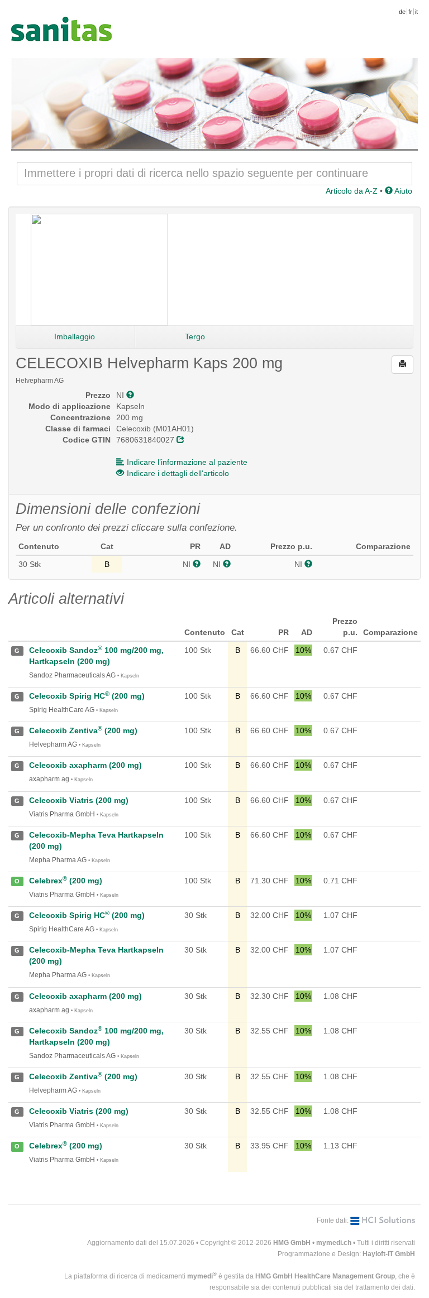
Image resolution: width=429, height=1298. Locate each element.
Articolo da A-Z (352, 190)
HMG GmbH (292, 1243)
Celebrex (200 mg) (65, 880)
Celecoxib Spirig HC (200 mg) (87, 695)
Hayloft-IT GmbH (389, 1254)
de (402, 11)
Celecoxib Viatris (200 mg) (78, 800)
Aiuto (402, 190)
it (416, 11)
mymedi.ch (333, 1243)
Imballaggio (74, 336)
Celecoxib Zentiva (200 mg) (83, 730)
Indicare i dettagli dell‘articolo (178, 473)
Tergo (195, 336)
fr (410, 11)
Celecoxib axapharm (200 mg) (85, 765)
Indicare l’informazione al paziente (187, 462)
